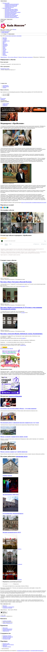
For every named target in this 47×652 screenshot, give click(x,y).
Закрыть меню (9, 19)
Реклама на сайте (6, 643)
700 (23, 286)
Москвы (14, 29)
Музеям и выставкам (7, 637)
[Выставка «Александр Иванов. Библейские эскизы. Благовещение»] (23, 321)
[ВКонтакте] (1, 207)
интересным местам (5, 31)
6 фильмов (20, 579)
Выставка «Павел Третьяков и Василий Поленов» (16, 282)
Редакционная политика (7, 628)
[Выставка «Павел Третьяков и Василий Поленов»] (23, 269)
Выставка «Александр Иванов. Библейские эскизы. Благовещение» (21, 333)
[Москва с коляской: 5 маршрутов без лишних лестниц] (8, 434)
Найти (2, 21)
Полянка (4, 87)
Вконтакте (5, 605)
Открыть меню (3, 19)
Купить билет (3, 98)
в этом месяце (18, 35)
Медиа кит (5, 645)
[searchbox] (23, 21)
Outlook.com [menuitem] (5, 104)
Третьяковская (5, 85)
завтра (9, 35)
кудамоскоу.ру (3, 616)
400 (23, 312)
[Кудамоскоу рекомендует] (10, 564)
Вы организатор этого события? (6, 348)
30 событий (20, 564)
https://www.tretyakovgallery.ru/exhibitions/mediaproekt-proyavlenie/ (33, 202)
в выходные (13, 35)
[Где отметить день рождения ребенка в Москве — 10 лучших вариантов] (8, 406)
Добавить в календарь (5, 101)
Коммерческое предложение (8, 644)
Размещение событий (7, 635)
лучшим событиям (4, 32)
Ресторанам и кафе (6, 638)
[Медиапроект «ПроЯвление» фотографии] (5, 222)
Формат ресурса (6, 630)
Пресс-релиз (5, 627)
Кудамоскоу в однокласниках (8, 606)
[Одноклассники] (2, 207)
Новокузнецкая (6, 86)
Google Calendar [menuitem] (6, 103)
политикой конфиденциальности (36, 650)
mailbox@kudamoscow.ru (7, 623)
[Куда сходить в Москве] (13, 28)
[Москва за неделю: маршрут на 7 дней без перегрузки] (8, 449)
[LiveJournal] (7, 207)
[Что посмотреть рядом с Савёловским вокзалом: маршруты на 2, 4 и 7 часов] (8, 420)
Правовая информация (7, 629)
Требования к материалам (8, 636)
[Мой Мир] (4, 207)
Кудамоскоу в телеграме (7, 607)
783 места (19, 548)
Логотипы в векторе (7, 646)
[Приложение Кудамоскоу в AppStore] (3, 613)
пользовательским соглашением (23, 650)
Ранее (10, 244)
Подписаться (16, 583)
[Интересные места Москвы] (10, 548)
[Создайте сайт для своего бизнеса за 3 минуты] (10, 393)
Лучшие (6, 244)
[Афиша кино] (10, 579)
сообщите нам (23, 345)
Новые (2, 244)
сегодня (6, 35)
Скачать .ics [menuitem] (5, 105)
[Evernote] (6, 207)
